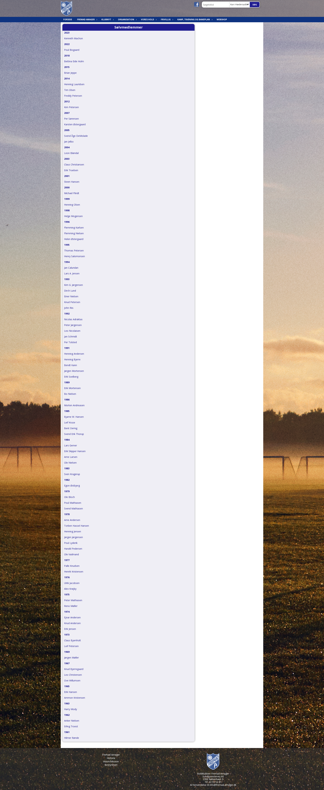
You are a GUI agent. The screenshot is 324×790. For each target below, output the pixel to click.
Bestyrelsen (111, 764)
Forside (67, 19)
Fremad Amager (111, 754)
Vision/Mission (111, 761)
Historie (111, 758)
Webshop (222, 19)
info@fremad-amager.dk (223, 784)
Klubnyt (106, 19)
